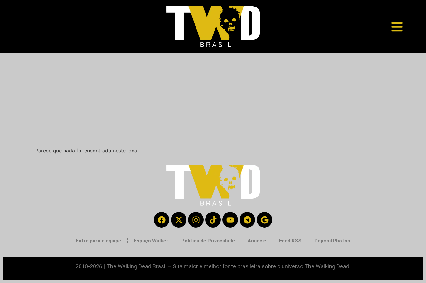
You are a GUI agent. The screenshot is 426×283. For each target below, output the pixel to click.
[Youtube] (230, 220)
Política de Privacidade (208, 241)
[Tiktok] (213, 220)
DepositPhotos (332, 241)
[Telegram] (247, 220)
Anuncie (257, 241)
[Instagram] (196, 220)
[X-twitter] (178, 220)
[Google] (264, 220)
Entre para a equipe (98, 241)
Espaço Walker (151, 241)
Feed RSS (290, 241)
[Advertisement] (213, 100)
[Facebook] (161, 220)
